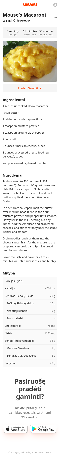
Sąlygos (29, 452)
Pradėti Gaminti (28, 88)
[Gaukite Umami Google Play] (43, 429)
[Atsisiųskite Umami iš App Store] (16, 429)
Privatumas (40, 452)
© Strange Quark (16, 452)
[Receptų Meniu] (55, 17)
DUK (49, 452)
